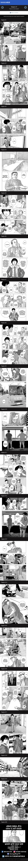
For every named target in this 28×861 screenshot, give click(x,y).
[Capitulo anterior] (2, 7)
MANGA (5, 2)
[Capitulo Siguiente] (25, 7)
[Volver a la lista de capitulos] (14, 13)
